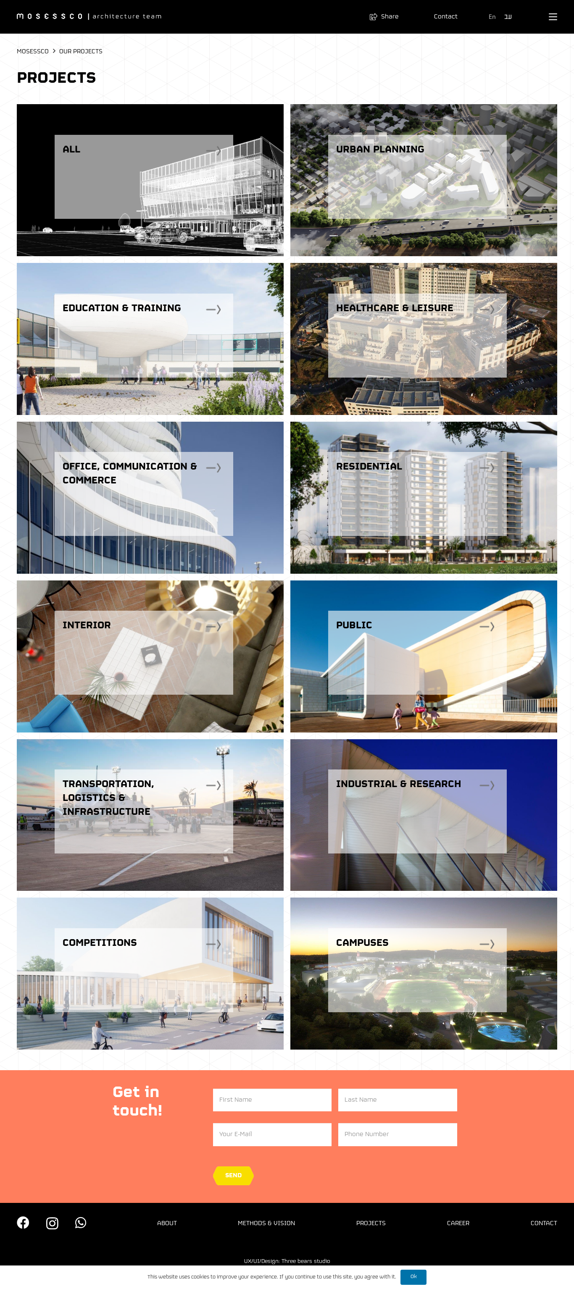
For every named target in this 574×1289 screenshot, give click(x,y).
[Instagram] (52, 1223)
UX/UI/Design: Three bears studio (287, 1261)
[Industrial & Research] (423, 815)
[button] (388, 17)
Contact (544, 1223)
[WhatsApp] (80, 1222)
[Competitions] (150, 974)
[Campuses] (423, 974)
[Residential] (423, 498)
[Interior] (150, 656)
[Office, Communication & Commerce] (150, 498)
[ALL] (150, 180)
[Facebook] (23, 1222)
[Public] (423, 656)
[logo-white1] (89, 17)
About (167, 1223)
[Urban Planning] (423, 180)
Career (458, 1223)
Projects (371, 1223)
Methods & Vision (266, 1223)
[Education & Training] (150, 339)
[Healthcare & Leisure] (423, 339)
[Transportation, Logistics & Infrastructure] (150, 815)
